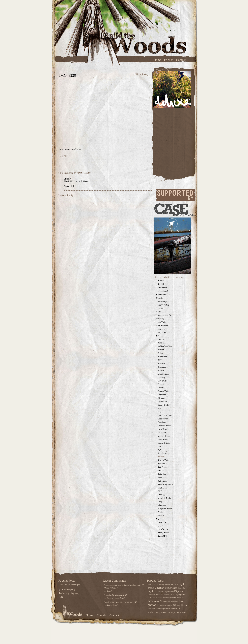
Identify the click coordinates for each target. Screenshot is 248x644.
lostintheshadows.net (171, 597)
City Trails (162, 380)
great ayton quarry (67, 589)
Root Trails (162, 463)
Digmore (161, 398)
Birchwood (162, 356)
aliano (149, 584)
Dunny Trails (163, 404)
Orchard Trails (164, 442)
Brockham (162, 367)
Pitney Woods (163, 532)
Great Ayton (163, 418)
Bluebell (161, 363)
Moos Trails (163, 439)
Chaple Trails (163, 373)
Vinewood (162, 505)
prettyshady (164, 605)
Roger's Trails (163, 460)
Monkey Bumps (164, 436)
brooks (151, 587)
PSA (159, 449)
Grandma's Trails (165, 415)
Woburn (161, 515)
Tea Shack (162, 487)
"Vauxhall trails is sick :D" (116, 596)
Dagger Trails (163, 391)
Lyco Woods (163, 529)
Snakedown (162, 287)
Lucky (160, 308)
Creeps (161, 387)
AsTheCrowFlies (165, 346)
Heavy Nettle (163, 304)
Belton (160, 353)
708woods (162, 522)
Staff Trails (162, 480)
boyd (181, 584)
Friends (168, 60)
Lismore (161, 329)
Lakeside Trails (164, 425)
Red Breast (162, 453)
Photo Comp (178, 601)
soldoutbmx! (163, 291)
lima (183, 594)
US (157, 518)
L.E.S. (172, 595)
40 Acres (161, 339)
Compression (171, 587)
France (166, 594)
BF (160, 584)
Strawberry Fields (165, 484)
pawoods (166, 601)
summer (167, 608)
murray (156, 601)
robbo (181, 605)
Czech (180, 588)
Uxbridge (161, 494)
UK (157, 335)
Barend (161, 349)
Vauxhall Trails (164, 498)
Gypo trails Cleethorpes (69, 584)
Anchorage (162, 301)
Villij (160, 501)
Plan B (160, 446)
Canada (159, 297)
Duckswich (162, 401)
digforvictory (169, 591)
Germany (160, 318)
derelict (161, 591)
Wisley (161, 512)
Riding (176, 605)
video (151, 612)
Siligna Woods (164, 332)
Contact (181, 60)
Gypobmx (162, 422)
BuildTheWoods (163, 294)
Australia (160, 280)
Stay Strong (160, 608)
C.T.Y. (160, 525)
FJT (159, 411)
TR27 (160, 491)
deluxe (155, 591)
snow (153, 609)
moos (150, 601)
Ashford (161, 342)
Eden (160, 408)
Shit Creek (162, 467)
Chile (158, 311)
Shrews (161, 470)
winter (184, 613)
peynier (171, 601)
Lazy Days (162, 429)
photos (152, 605)
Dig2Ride (162, 394)
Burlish (161, 370)
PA (161, 601)
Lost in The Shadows (155, 598)
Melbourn (162, 432)
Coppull (161, 384)
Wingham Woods (165, 508)
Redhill (161, 284)
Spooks (161, 477)
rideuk (170, 605)
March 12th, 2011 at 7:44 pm (76, 181)
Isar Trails (162, 322)
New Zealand (162, 325)
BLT (159, 360)
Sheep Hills (162, 536)
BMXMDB (174, 584)
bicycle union (165, 584)
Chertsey (161, 377)
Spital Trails (163, 474)
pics (158, 605)
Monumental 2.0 (164, 315)
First (158, 594)
